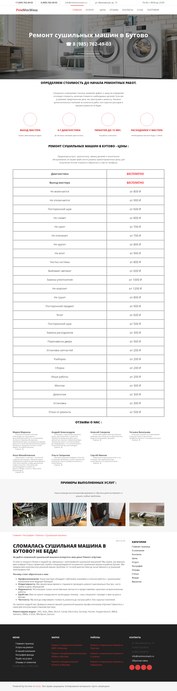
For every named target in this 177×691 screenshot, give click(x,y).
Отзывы (136, 570)
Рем (26, 10)
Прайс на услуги (24, 658)
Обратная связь (140, 660)
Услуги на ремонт (24, 647)
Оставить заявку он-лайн (88, 54)
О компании (138, 550)
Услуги (135, 562)
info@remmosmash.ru (76, 2)
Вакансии (136, 581)
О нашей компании (25, 651)
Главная (17, 535)
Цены (134, 558)
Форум (135, 577)
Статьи (135, 573)
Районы (39, 535)
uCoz (38, 686)
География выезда (25, 654)
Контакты (136, 554)
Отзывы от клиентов (26, 662)
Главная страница (141, 546)
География (28, 535)
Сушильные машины (55, 535)
